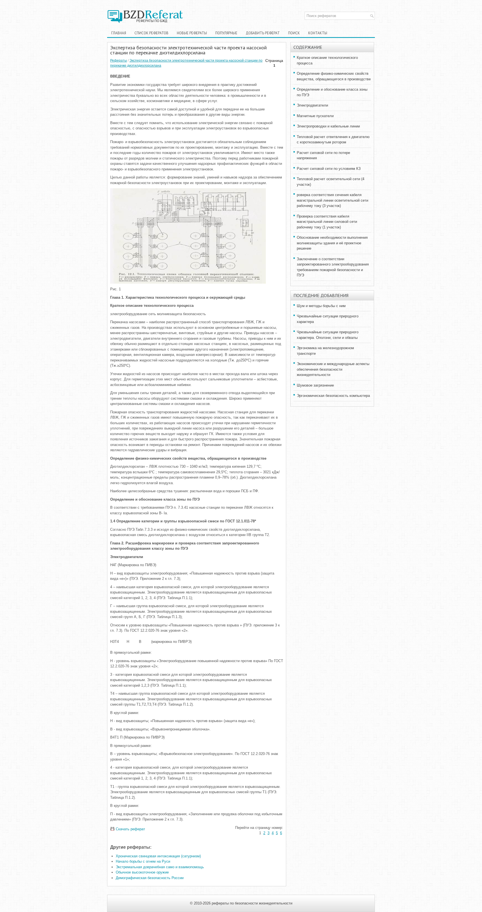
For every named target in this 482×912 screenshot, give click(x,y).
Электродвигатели (312, 105)
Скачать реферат (130, 829)
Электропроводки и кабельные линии (328, 126)
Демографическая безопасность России (150, 878)
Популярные (226, 33)
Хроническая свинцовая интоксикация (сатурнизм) (158, 856)
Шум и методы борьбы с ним (321, 306)
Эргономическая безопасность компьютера (333, 396)
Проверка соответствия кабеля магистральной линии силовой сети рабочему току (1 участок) (327, 221)
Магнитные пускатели (315, 116)
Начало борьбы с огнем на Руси (143, 861)
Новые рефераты (192, 33)
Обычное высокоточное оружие (142, 872)
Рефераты (118, 60)
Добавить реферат (263, 33)
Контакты (317, 33)
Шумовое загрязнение (315, 385)
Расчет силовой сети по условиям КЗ (329, 169)
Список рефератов (151, 33)
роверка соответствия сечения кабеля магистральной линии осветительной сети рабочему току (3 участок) (332, 200)
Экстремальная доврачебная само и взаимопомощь (160, 867)
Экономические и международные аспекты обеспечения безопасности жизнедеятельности (333, 369)
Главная (118, 33)
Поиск (294, 33)
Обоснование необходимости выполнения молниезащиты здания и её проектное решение (332, 242)
